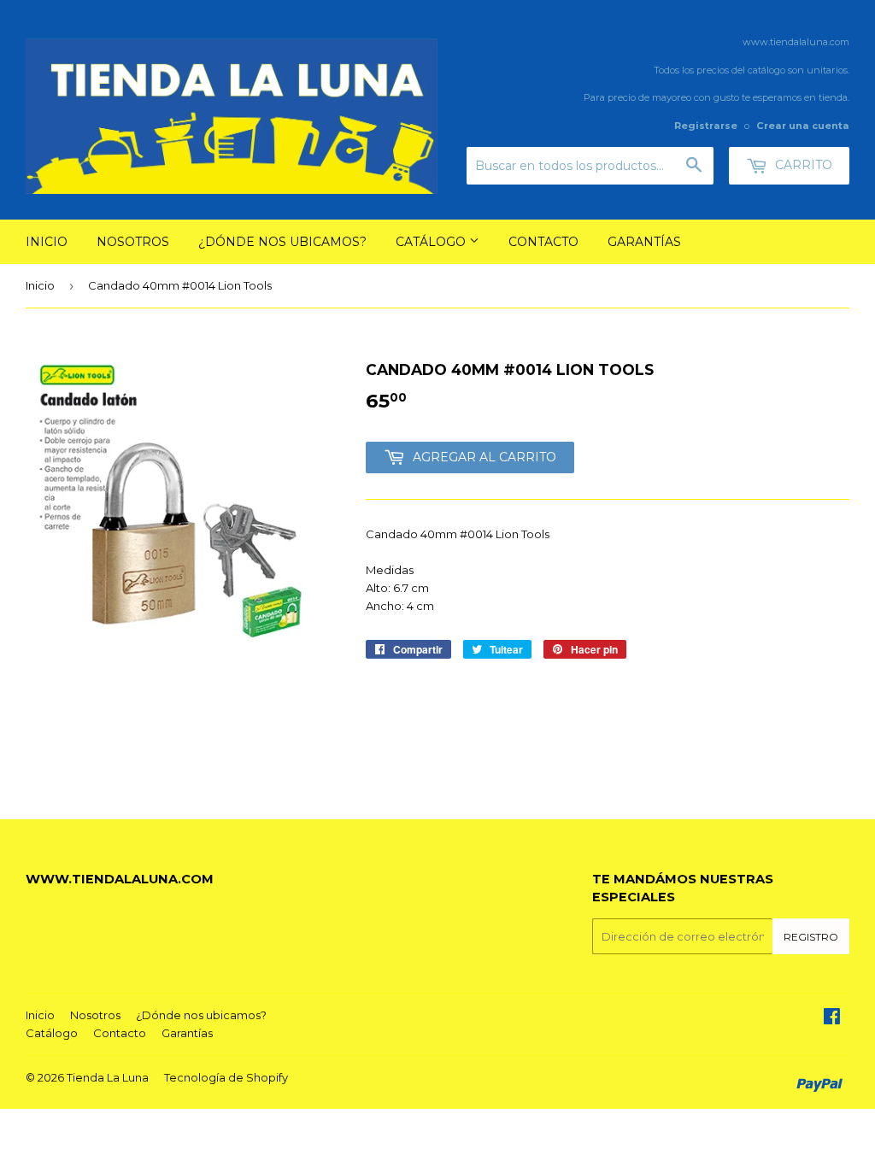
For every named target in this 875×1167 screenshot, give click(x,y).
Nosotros (133, 241)
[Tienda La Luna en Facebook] (832, 1018)
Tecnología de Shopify (226, 1077)
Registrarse (705, 126)
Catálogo (432, 241)
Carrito (802, 165)
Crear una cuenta (802, 126)
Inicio (47, 241)
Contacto (543, 241)
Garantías (644, 241)
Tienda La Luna (108, 1077)
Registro (811, 936)
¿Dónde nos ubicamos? (282, 241)
